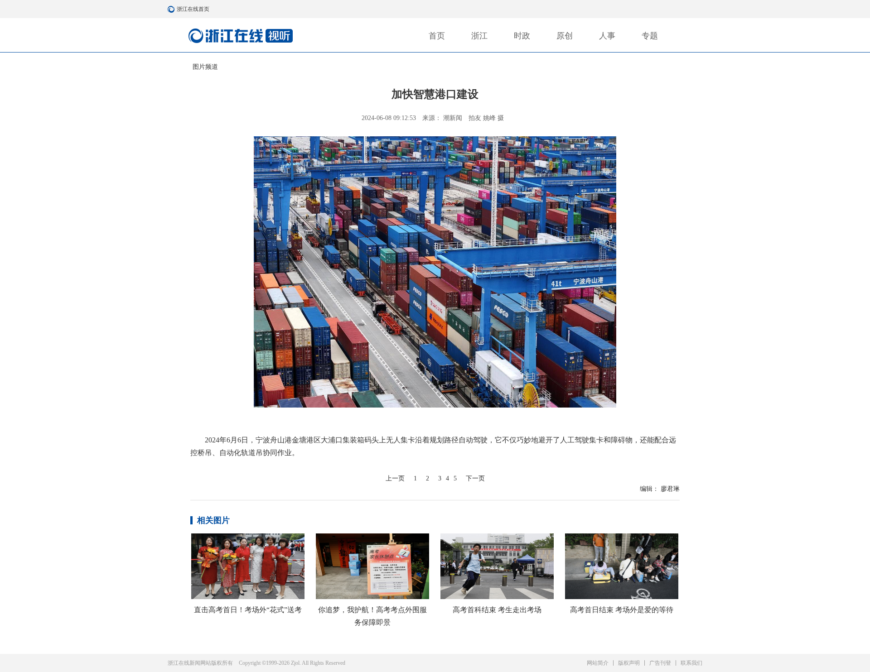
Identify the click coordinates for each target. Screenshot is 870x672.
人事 (607, 35)
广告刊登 (660, 663)
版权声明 (629, 663)
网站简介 (598, 663)
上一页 (395, 478)
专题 (650, 35)
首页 (437, 35)
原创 (564, 35)
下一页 (475, 478)
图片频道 (205, 66)
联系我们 (691, 663)
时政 (522, 35)
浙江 (479, 35)
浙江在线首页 (172, 9)
